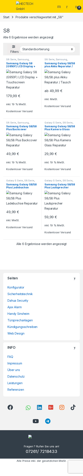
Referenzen (15, 389)
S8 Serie (11, 59)
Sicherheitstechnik (20, 294)
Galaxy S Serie (52, 122)
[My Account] (68, 6)
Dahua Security (17, 300)
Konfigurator (15, 287)
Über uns (13, 370)
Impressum (14, 363)
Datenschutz (15, 376)
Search (59, 6)
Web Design (15, 333)
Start (6, 17)
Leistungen (15, 383)
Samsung (23, 59)
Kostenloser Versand (19, 111)
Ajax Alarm (14, 307)
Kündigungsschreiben (22, 327)
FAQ (10, 356)
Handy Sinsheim (18, 313)
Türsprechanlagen (20, 320)
